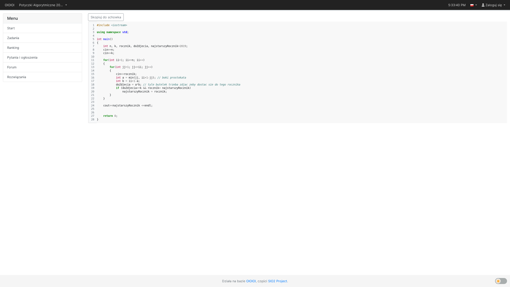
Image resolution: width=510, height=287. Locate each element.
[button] (43, 5)
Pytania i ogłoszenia (22, 57)
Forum (12, 67)
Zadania (13, 38)
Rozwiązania (16, 77)
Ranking (13, 48)
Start (11, 28)
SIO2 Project (277, 281)
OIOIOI (9, 5)
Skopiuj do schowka (106, 17)
